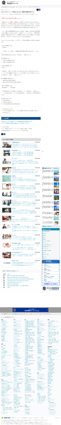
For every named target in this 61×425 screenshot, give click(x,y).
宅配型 (15, 345)
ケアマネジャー (33, 380)
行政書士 (27, 380)
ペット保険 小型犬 (51, 359)
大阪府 (17, 280)
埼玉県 (17, 277)
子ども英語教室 (28, 369)
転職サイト (39, 326)
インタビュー (15, 158)
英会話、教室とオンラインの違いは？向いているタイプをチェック (25, 144)
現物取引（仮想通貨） (6, 373)
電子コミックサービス (18, 376)
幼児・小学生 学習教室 (29, 363)
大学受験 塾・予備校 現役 (29, 321)
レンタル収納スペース (18, 342)
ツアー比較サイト (17, 404)
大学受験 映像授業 (28, 329)
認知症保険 (50, 375)
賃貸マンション (4, 393)
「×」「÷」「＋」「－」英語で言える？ (20, 218)
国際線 (19, 403)
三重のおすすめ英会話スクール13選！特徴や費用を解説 (23, 152)
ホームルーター (50, 328)
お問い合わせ (30, 417)
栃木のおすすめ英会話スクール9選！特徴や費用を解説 (23, 155)
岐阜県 (26, 279)
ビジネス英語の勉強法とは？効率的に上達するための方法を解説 (25, 196)
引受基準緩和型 (51, 365)
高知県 (17, 284)
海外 (18, 407)
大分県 (20, 285)
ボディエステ (39, 377)
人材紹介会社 (39, 350)
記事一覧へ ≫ (56, 168)
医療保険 (3, 336)
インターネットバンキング (6, 355)
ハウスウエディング (41, 383)
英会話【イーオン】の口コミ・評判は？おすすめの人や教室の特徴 (25, 147)
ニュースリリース (18, 417)
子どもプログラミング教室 (30, 392)
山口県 (20, 282)
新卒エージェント (40, 348)
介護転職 (39, 333)
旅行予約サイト (16, 396)
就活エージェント (40, 321)
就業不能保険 (50, 373)
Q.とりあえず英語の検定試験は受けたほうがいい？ (22, 265)
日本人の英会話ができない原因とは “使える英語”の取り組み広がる (25, 161)
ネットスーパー (16, 335)
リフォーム (3, 396)
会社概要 (12, 417)
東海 (6, 388)
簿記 (29, 377)
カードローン (3, 360)
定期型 (53, 363)
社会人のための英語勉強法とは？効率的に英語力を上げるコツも (25, 179)
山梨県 (20, 279)
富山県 (11, 279)
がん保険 (3, 338)
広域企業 (50, 336)
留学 (14, 216)
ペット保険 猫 (50, 360)
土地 (11, 382)
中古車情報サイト (17, 355)
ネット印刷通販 (40, 360)
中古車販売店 (16, 356)
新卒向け (39, 369)
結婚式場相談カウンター (41, 387)
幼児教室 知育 (27, 364)
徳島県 (8, 284)
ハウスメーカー (5, 412)
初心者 (14, 167)
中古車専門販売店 (17, 357)
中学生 (30, 360)
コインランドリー (17, 328)
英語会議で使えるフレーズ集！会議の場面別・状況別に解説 (24, 193)
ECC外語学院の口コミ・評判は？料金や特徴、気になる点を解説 (25, 145)
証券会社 (3, 348)
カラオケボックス (40, 401)
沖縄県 (8, 287)
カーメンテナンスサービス (19, 369)
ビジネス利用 (16, 410)
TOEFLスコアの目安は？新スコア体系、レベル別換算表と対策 (24, 213)
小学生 (33, 360)
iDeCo (49, 392)
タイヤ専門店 (27, 413)
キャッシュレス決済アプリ (6, 370)
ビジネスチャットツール (41, 361)
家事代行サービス (17, 325)
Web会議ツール (40, 362)
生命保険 (3, 335)
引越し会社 (16, 346)
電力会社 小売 (16, 390)
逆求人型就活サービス (41, 323)
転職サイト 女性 (40, 328)
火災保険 (49, 355)
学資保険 (3, 339)
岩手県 (11, 275)
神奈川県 (26, 277)
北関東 (7, 407)
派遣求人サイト (40, 340)
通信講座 (26, 375)
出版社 (15, 380)
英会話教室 (51, 261)
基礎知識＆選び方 (16, 142)
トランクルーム (16, 340)
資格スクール (27, 383)
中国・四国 (10, 409)
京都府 (14, 280)
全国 (44, 400)
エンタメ (14, 235)
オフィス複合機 (16, 387)
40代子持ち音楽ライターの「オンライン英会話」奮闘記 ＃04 (24, 249)
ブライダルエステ (40, 374)
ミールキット (16, 332)
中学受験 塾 (27, 345)
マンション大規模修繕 (5, 389)
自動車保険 (3, 321)
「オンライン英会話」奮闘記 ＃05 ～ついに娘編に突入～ (23, 247)
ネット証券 (3, 345)
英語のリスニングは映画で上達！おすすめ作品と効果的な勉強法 (25, 180)
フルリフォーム (5, 397)
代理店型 (3, 323)
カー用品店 (27, 412)
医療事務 (29, 376)
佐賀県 (11, 285)
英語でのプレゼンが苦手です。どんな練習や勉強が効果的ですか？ (17, 121)
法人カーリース (40, 358)
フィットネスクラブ (28, 396)
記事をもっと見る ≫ (47, 226)
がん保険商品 (50, 370)
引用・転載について (36, 417)
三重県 (8, 280)
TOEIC (14, 184)
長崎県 (14, 285)
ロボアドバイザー (4, 376)
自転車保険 (3, 329)
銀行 (3, 349)
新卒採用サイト (40, 346)
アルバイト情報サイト (41, 325)
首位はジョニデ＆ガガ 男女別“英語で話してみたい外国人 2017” (25, 254)
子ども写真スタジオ (17, 373)
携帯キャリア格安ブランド (53, 326)
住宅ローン (3, 358)
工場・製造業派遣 (40, 339)
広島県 (17, 282)
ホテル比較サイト (17, 400)
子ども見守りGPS (17, 391)
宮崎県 (23, 285)
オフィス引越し (16, 384)
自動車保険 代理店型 (51, 351)
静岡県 (29, 279)
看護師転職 (39, 332)
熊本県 (17, 285)
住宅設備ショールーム (5, 395)
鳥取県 (8, 282)
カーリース (16, 352)
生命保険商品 (50, 366)
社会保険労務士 (32, 379)
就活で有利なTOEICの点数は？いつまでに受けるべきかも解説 (24, 187)
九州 (11, 388)
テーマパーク (39, 403)
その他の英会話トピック (17, 252)
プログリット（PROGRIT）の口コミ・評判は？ (22, 160)
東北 (4, 407)
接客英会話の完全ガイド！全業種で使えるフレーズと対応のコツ (25, 202)
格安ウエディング (40, 384)
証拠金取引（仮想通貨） (6, 375)
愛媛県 (14, 284)
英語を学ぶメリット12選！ (18, 177)
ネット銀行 (3, 353)
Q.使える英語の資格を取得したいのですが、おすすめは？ (23, 263)
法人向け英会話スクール (29, 390)
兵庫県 (20, 280)
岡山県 (14, 282)
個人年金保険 (50, 380)
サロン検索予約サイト (41, 378)
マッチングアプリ (40, 390)
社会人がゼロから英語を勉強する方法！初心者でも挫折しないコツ (25, 172)
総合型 (15, 377)
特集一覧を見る (37, 142)
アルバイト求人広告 (41, 354)
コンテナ (16, 343)
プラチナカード (52, 406)
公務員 (27, 382)
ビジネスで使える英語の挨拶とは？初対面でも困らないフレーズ (25, 195)
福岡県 (8, 285)
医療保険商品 (50, 362)
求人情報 (42, 417)
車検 (14, 367)
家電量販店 (27, 406)
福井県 (17, 279)
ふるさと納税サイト (17, 339)
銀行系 (3, 362)
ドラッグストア (28, 408)
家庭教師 (26, 362)
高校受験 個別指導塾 (29, 338)
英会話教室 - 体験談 (17, 243)
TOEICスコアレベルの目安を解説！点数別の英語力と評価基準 (24, 188)
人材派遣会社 (39, 352)
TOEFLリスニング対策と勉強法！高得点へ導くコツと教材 (23, 210)
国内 (15, 407)
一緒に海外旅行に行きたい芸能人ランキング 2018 (22, 236)
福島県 (23, 275)
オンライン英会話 (28, 373)
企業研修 (39, 364)
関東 (45, 396)
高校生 (27, 360)
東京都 (23, 277)
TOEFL (14, 208)
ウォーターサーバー (17, 321)
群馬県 (14, 277)
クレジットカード (4, 363)
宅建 (26, 377)
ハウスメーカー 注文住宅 (5, 403)
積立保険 (49, 383)
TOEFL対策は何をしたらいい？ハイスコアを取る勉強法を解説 (24, 211)
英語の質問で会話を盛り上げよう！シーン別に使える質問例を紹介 (25, 203)
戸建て (8, 382)
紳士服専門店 (27, 409)
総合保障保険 (50, 379)
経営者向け (40, 365)
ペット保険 (3, 333)
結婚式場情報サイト (41, 388)
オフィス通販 (16, 386)
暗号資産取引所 (4, 372)
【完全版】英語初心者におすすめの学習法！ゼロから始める (24, 169)
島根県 (11, 282)
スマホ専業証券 (4, 351)
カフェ (15, 370)
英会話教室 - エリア (17, 150)
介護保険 (49, 377)
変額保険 (49, 382)
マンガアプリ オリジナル (18, 381)
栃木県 (11, 277)
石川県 (14, 279)
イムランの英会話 (16, 224)
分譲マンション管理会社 (5, 386)
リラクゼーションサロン (29, 399)
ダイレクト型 (4, 322)
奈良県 (23, 280)
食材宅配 (15, 329)
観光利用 (16, 411)
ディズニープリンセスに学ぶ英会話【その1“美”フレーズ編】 (24, 239)
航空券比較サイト (17, 399)
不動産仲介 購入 (4, 383)
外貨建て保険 (50, 376)
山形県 (20, 275)
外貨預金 (3, 356)
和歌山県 (26, 280)
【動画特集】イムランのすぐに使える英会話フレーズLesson (24, 226)
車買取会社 (16, 353)
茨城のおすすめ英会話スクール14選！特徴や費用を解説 (23, 153)
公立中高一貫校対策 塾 (29, 350)
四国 (49, 335)
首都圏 (3, 388)
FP (26, 376)
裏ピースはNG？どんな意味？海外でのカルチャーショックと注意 (25, 219)
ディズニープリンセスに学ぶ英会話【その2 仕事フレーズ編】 (24, 238)
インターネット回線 (51, 338)
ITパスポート (31, 382)
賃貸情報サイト (4, 392)
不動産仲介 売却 (4, 381)
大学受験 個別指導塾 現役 (29, 323)
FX (1, 359)
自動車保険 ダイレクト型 (52, 349)
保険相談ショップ (4, 340)
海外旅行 (20, 397)
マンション (4, 382)
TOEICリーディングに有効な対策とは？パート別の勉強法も (24, 185)
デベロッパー (4, 413)
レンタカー (16, 349)
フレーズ (14, 200)
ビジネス (14, 192)
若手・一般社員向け (42, 368)
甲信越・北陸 (31, 333)
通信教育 (26, 359)
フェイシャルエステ (41, 375)
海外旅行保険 (3, 332)
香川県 (11, 284)
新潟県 (8, 279)
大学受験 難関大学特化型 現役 (30, 326)
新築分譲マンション (5, 400)
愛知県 (32, 279)
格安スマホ (50, 323)
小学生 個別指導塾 (28, 356)
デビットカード (4, 369)
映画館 (38, 394)
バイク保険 (3, 325)
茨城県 (8, 277)
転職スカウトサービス (41, 329)
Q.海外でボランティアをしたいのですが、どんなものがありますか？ (25, 221)
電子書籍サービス (17, 374)
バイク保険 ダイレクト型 (52, 352)
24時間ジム (27, 397)
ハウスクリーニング (17, 326)
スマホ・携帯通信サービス (53, 321)
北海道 (8, 274)
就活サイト (39, 322)
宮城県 (14, 275)
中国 (57, 333)
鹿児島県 (26, 285)
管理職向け (40, 367)
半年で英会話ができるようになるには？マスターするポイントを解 (25, 171)
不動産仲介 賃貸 (4, 390)
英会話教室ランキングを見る (50, 283)
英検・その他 (15, 260)
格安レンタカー (16, 350)
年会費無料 (4, 365)
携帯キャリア (50, 325)
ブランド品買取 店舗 (17, 383)
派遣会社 (39, 338)
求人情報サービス (40, 342)
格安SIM (50, 322)
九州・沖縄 (28, 336)
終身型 (49, 363)
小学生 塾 (26, 353)
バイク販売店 (16, 362)
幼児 (26, 370)
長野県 (23, 279)
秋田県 (17, 275)
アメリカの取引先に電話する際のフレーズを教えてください (15, 123)
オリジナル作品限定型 (18, 379)
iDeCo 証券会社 (4, 352)
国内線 (15, 403)
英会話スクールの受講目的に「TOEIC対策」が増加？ (23, 255)
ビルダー (3, 406)
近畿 (9, 388)
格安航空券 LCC (17, 401)
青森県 (8, 275)
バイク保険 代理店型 (51, 353)
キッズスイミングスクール (29, 400)
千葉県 (20, 277)
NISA (2, 346)
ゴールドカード (52, 405)
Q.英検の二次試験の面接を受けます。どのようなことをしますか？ (25, 262)
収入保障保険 (50, 369)
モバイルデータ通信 (51, 329)
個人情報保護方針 (24, 417)
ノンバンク (7, 362)
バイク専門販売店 (17, 363)
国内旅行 (16, 397)
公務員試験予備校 (28, 389)
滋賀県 (11, 280)
